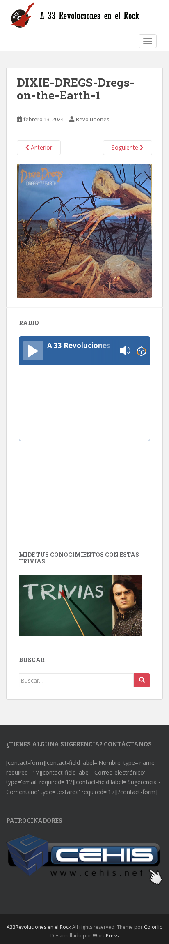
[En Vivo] (33, 350)
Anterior (40, 147)
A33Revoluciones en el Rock (39, 926)
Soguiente (126, 147)
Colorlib (153, 926)
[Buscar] (142, 680)
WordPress (106, 935)
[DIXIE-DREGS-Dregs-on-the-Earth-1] (84, 230)
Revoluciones (93, 119)
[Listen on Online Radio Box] (141, 351)
